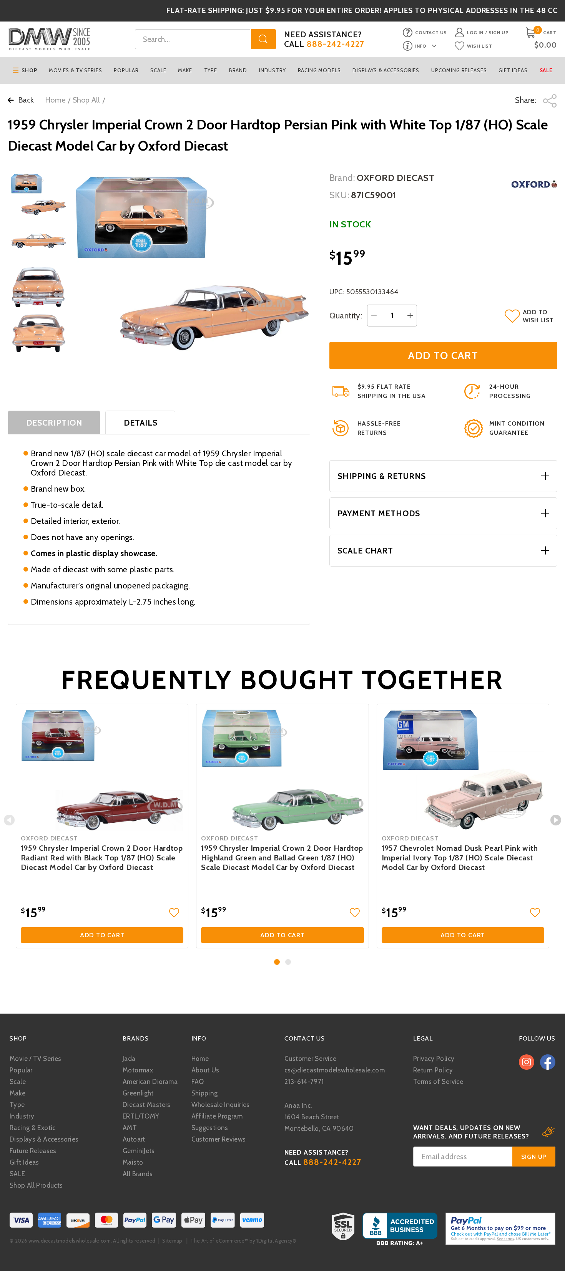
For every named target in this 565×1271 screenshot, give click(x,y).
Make (185, 70)
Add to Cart (102, 935)
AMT (130, 1128)
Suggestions (209, 1128)
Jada (129, 1058)
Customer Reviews (218, 1139)
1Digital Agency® (276, 1241)
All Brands (138, 1174)
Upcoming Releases (459, 70)
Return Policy (433, 1070)
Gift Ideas (513, 70)
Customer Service (310, 1058)
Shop (29, 70)
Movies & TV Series (75, 70)
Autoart (134, 1139)
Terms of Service (438, 1081)
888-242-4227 (336, 44)
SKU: (339, 195)
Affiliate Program (217, 1116)
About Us (205, 1070)
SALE (17, 1174)
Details (141, 423)
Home (55, 99)
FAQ (197, 1081)
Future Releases (33, 1151)
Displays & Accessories (385, 70)
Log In (475, 32)
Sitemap (172, 1241)
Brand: (342, 177)
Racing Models (319, 70)
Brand (238, 70)
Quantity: (345, 315)
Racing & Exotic (33, 1128)
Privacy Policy (433, 1058)
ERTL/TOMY (141, 1116)
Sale (546, 70)
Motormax (138, 1070)
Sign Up (498, 32)
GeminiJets (139, 1151)
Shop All (86, 99)
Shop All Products (36, 1185)
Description (54, 423)
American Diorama (150, 1081)
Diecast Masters (147, 1105)
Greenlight (138, 1093)
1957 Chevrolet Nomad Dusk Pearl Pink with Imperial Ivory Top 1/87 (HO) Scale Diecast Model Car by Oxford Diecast (460, 857)
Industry (272, 70)
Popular (126, 70)
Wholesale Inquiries (220, 1105)
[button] (276, 962)
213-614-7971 (304, 1081)
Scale (158, 70)
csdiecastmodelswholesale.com (334, 1070)
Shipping (204, 1093)
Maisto (133, 1162)
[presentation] (9, 820)
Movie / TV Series (35, 1058)
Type (210, 70)
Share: (526, 100)
